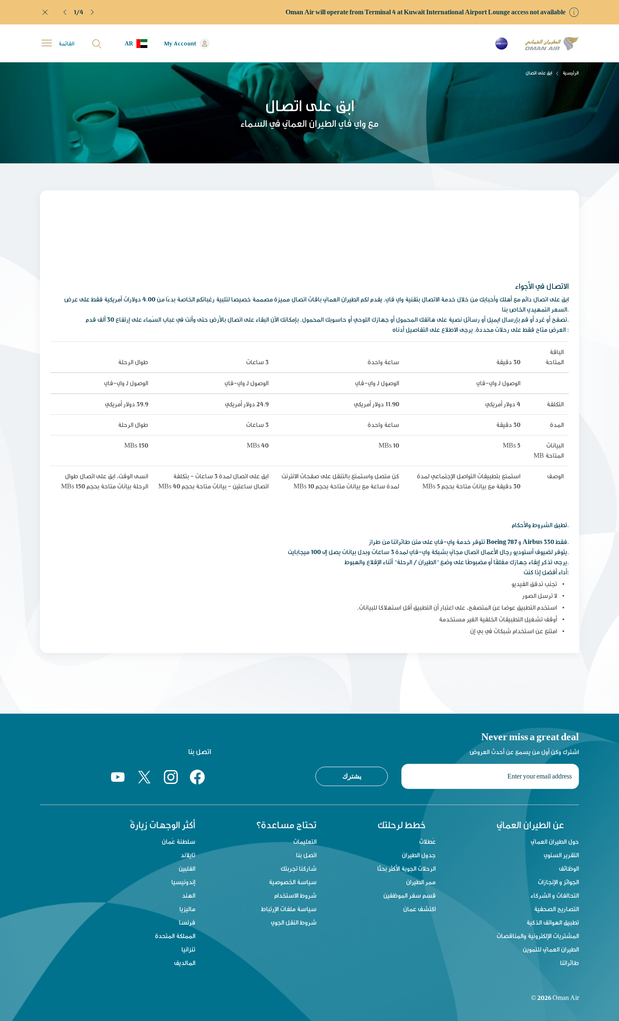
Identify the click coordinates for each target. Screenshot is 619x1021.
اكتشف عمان (419, 908)
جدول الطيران (419, 854)
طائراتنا (569, 962)
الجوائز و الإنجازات (558, 881)
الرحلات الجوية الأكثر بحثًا (406, 868)
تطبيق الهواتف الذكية (552, 922)
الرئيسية (571, 72)
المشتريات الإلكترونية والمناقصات (537, 935)
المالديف (184, 962)
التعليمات (305, 841)
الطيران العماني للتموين (551, 949)
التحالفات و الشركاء (555, 895)
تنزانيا (188, 949)
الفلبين (187, 868)
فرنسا (187, 922)
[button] (65, 12)
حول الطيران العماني (555, 841)
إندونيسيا (183, 881)
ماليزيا (187, 908)
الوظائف (569, 868)
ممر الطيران (421, 881)
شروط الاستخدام (295, 895)
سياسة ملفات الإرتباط (289, 908)
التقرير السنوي (561, 854)
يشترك (351, 776)
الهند (188, 895)
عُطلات (427, 841)
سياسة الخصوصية (293, 881)
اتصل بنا (306, 854)
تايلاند (188, 854)
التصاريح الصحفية (556, 908)
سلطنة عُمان (178, 841)
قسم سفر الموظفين (409, 895)
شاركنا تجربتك (298, 868)
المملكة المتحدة (175, 935)
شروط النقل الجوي (294, 922)
